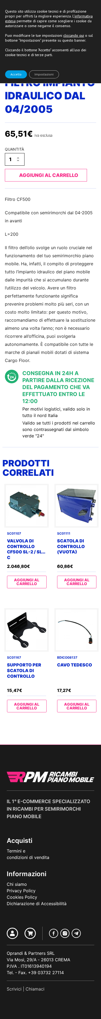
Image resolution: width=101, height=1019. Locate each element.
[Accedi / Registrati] (12, 933)
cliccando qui (73, 35)
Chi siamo (17, 884)
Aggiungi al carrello (48, 175)
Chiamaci (35, 989)
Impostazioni (44, 74)
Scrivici (14, 989)
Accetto (16, 74)
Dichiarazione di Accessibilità (37, 903)
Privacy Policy (21, 890)
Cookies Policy (22, 897)
